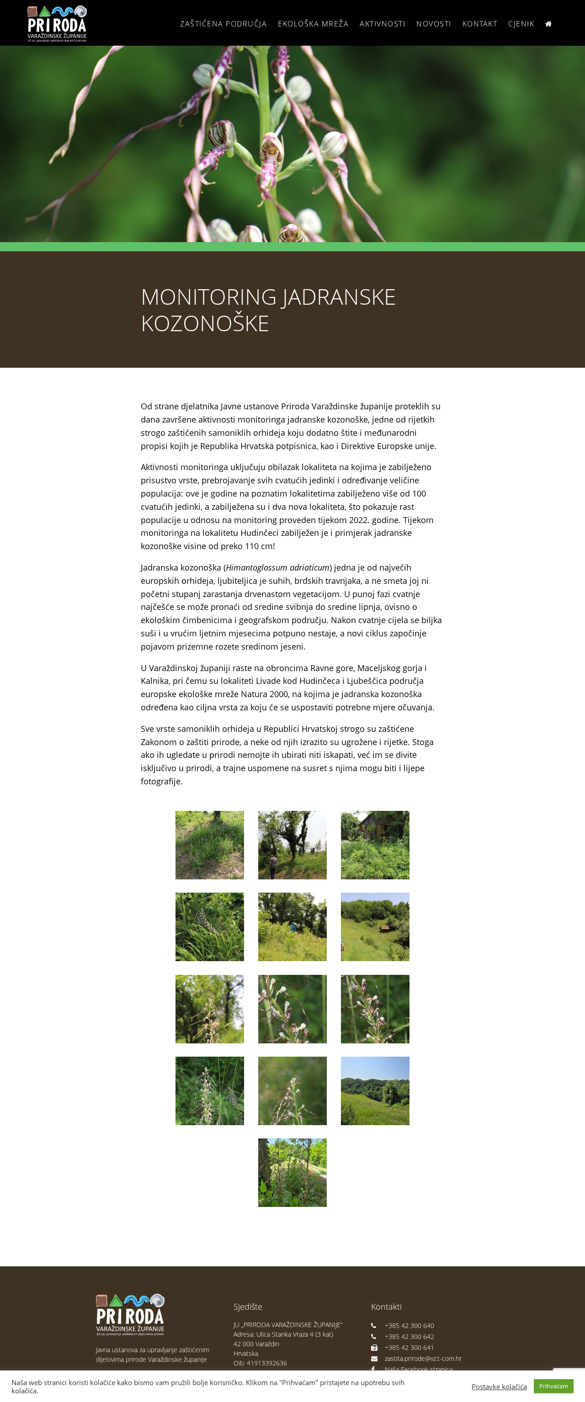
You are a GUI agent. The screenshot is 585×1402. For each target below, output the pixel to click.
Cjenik (521, 24)
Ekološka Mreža (313, 24)
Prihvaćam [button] (553, 1386)
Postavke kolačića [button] (499, 1386)
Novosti (434, 24)
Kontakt (480, 24)
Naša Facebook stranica (418, 1369)
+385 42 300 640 (409, 1325)
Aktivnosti (382, 24)
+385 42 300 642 (409, 1336)
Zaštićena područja (223, 24)
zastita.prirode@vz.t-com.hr (423, 1358)
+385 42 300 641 (409, 1347)
